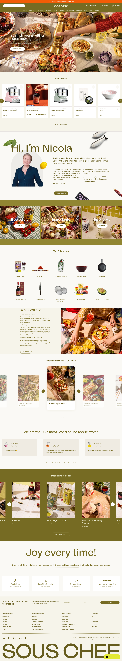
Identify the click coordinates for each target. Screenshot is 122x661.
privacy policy (84, 344)
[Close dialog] (91, 311)
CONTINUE (77, 339)
